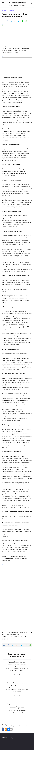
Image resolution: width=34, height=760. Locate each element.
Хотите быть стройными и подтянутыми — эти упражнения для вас (17, 685)
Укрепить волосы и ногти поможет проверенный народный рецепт (17, 706)
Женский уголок (17, 3)
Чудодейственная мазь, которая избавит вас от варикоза (17, 664)
